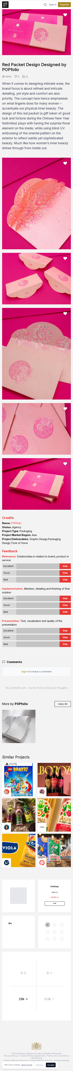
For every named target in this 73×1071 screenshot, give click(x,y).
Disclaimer (37, 1058)
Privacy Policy (10, 1055)
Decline (39, 1065)
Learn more (26, 1064)
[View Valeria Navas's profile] (42, 791)
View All (62, 703)
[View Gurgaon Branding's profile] (42, 862)
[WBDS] (47, 925)
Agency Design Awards (15, 1060)
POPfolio (16, 523)
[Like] (65, 15)
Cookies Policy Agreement (32, 1055)
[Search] (45, 4)
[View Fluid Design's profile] (6, 791)
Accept (50, 1065)
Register (64, 4)
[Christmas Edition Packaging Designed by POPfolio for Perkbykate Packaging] (18, 726)
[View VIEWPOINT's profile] (6, 862)
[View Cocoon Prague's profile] (42, 827)
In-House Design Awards (40, 1060)
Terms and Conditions (58, 1055)
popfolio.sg (54, 897)
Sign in (53, 4)
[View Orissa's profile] (6, 827)
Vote (65, 566)
